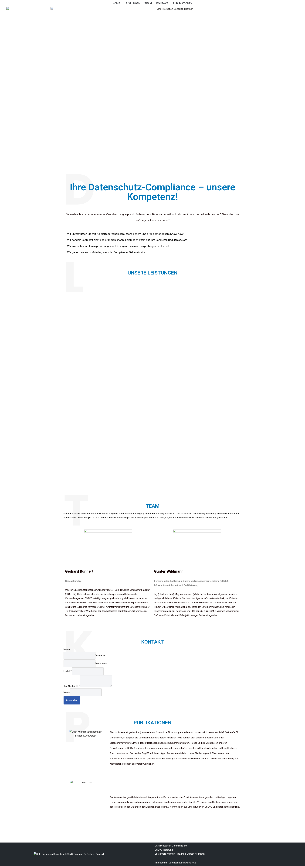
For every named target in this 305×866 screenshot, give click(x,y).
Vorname (100, 655)
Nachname (101, 663)
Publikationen (182, 3)
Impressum (161, 862)
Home (116, 3)
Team (148, 3)
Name (67, 649)
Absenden (72, 700)
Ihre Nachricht (72, 686)
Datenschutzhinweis (179, 862)
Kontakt (162, 3)
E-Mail (68, 671)
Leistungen (132, 3)
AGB (194, 862)
